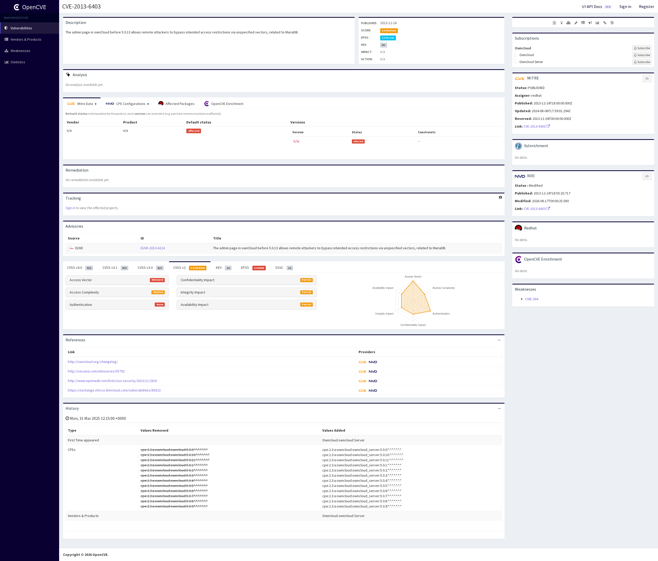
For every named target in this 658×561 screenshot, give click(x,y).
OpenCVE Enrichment (227, 103)
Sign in (625, 6)
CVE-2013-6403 (81, 6)
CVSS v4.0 (79, 267)
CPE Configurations (130, 103)
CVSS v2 (189, 267)
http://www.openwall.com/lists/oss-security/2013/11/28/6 (112, 380)
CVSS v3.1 (115, 267)
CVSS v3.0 (150, 267)
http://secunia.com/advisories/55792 (96, 371)
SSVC (283, 267)
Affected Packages (180, 103)
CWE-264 (531, 299)
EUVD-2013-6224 (153, 248)
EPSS (252, 267)
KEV (223, 267)
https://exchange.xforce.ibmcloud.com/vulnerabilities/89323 (114, 390)
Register (646, 6)
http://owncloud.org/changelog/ (93, 361)
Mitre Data (85, 103)
